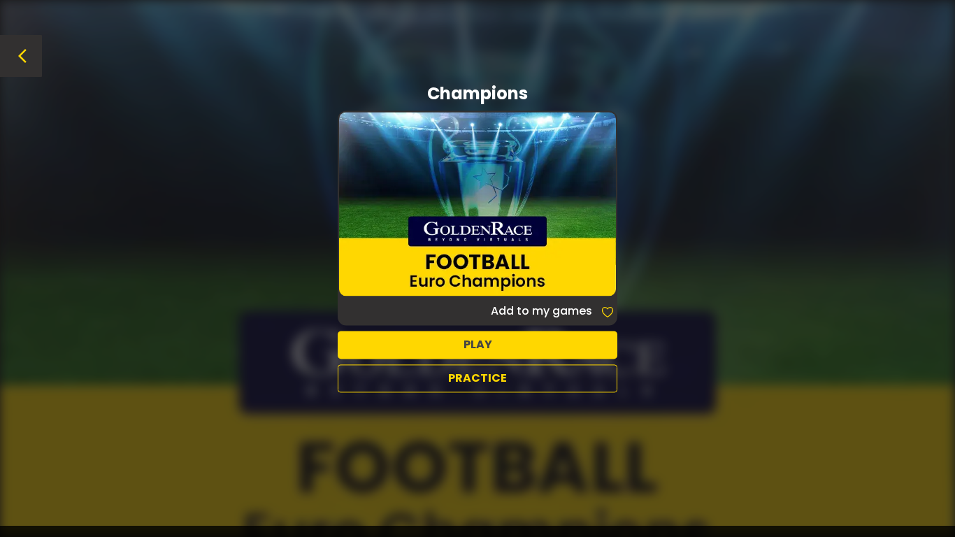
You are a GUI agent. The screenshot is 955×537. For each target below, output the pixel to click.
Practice (477, 378)
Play (478, 344)
